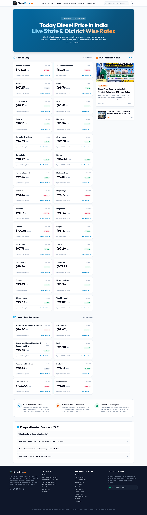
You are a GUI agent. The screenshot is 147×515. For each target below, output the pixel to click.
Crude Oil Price (79, 477)
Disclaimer (78, 501)
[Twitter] (14, 489)
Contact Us (91, 3)
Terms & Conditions (81, 496)
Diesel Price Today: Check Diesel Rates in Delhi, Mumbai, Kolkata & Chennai (118, 113)
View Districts (44, 75)
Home (44, 3)
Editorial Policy (79, 491)
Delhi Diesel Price (47, 475)
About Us (81, 3)
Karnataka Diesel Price (49, 484)
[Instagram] (20, 489)
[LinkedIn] (17, 489)
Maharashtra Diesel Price (49, 477)
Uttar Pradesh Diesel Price (50, 479)
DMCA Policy (79, 499)
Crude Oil (45, 487)
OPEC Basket (46, 489)
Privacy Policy (79, 494)
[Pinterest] (23, 489)
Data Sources (79, 489)
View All (131, 57)
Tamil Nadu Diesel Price (49, 482)
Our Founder (78, 484)
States (50, 3)
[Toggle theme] (132, 3)
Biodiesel (45, 491)
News (59, 3)
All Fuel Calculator (69, 3)
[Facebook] (10, 489)
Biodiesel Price (79, 482)
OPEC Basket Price (80, 479)
